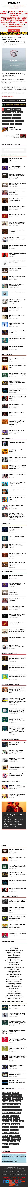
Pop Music (5, 124)
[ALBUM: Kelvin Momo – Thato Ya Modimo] (5, 233)
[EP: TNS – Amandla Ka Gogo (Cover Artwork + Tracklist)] (5, 539)
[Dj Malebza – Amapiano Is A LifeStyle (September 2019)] (5, 769)
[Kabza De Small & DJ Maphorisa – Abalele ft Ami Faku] (5, 460)
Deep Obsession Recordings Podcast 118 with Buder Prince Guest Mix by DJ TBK (17, 1039)
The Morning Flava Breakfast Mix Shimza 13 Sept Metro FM (17, 1014)
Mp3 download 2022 (14, 964)
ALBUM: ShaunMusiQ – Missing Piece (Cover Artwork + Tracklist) (17, 555)
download (6, 112)
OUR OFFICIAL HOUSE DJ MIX (10, 684)
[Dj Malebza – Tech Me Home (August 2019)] (5, 761)
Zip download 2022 (14, 966)
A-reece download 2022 (14, 957)
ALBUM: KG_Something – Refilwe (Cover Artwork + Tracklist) (16, 546)
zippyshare (5, 1147)
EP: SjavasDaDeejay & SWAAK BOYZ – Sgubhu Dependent (17, 222)
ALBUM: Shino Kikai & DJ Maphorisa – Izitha (15, 308)
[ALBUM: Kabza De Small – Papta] (5, 161)
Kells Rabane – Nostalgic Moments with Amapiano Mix (17, 1081)
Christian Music (17, 1110)
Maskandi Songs (6, 1141)
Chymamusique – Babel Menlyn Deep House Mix (17, 934)
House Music (15, 1132)
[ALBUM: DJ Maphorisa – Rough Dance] (5, 248)
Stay (12, 124)
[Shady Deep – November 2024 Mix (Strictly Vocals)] (5, 920)
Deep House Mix (14, 1115)
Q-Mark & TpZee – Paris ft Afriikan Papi (16, 450)
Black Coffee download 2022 (14, 974)
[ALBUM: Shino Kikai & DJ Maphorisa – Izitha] (5, 310)
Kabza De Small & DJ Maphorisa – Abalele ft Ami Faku (17, 458)
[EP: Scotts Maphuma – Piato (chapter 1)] (5, 194)
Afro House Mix (6, 1098)
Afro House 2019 (6, 1095)
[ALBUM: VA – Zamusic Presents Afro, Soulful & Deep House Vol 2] (5, 669)
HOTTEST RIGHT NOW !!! (9, 155)
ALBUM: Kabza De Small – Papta (16, 159)
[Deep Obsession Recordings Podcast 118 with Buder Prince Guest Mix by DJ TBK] (5, 1041)
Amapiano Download (14, 955)
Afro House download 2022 (14, 983)
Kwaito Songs (16, 118)
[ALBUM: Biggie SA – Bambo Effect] (5, 361)
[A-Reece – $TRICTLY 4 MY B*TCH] (5, 508)
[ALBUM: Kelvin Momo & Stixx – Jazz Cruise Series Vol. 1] (5, 279)
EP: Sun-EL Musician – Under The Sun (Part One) (16, 199)
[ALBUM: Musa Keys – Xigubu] (5, 217)
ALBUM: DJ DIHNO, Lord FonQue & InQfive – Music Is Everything (17, 374)
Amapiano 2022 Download (14, 952)
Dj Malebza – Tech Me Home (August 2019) (17, 759)
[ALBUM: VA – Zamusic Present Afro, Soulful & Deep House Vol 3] (5, 660)
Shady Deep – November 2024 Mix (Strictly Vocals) (17, 917)
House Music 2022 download (14, 995)
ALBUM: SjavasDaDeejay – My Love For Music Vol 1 (17, 300)
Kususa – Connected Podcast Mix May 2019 (17, 1030)
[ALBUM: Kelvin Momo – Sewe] (5, 295)
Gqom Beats (5, 1127)
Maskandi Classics (14, 1135)
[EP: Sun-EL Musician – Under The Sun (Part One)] (5, 202)
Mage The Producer (8, 121)
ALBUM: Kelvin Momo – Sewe (17, 292)
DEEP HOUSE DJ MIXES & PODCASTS (12, 1002)
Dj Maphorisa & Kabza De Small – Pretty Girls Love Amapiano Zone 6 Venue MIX (17, 467)
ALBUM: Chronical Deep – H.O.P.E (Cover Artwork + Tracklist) (16, 529)
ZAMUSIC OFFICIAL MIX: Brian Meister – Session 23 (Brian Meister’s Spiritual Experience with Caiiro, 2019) (17, 700)
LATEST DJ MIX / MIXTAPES (10, 896)
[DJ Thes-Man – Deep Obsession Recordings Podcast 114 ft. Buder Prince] (5, 1050)
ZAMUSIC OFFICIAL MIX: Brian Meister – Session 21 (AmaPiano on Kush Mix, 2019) (17, 719)
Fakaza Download (14, 976)
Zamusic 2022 (14, 947)
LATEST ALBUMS (7, 354)
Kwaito (20, 112)
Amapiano (18, 1101)
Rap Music (4, 1144)
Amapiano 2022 (6, 1104)
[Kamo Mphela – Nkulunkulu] (5, 493)
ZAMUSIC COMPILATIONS (9, 653)
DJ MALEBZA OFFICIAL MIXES (10, 739)
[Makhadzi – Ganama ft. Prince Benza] (5, 477)
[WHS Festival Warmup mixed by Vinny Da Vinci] (5, 1008)
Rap (18, 1141)
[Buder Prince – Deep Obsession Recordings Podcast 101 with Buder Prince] (5, 1059)
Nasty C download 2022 (14, 959)
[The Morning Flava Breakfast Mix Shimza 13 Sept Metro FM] (5, 1016)
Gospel (21, 1121)
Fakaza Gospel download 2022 (14, 986)
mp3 (17, 121)
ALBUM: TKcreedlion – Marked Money (17, 397)
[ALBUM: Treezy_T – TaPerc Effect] (5, 415)
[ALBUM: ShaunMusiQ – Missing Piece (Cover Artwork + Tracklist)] (5, 556)
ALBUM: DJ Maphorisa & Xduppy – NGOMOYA (17, 253)
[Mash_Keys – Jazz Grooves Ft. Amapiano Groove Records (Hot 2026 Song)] (5, 177)
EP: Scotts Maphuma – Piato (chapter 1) (17, 191)
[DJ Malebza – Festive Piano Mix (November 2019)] (5, 745)
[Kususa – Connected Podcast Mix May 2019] (5, 1033)
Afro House (15, 1092)
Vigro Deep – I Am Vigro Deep (17, 442)
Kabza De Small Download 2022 (14, 950)
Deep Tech (16, 1118)
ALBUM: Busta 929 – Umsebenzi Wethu (17, 331)
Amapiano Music (6, 1110)
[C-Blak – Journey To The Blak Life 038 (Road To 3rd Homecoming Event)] (5, 927)
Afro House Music (17, 1098)
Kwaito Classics (7, 115)
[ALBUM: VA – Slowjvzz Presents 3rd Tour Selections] (5, 392)
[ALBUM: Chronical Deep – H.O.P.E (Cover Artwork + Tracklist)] (5, 530)
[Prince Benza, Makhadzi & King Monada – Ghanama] (5, 485)
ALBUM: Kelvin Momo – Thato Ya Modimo (17, 230)
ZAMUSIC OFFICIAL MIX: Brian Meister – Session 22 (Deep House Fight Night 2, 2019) (17, 710)
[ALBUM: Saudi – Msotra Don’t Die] (5, 318)
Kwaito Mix (17, 115)
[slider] (23, 100)
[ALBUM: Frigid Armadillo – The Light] (5, 368)
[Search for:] (14, 150)
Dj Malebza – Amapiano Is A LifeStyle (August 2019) (16, 774)
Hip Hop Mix (5, 1130)
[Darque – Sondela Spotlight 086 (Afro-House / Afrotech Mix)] (5, 903)
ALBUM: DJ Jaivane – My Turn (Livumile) (17, 339)
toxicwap (18, 124)
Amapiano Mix (15, 1107)
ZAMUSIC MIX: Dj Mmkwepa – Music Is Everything (17, 795)
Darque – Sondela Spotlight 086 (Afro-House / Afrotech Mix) (17, 900)
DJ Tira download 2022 (14, 973)
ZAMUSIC (15, 44)
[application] (14, 100)
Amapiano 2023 (16, 1104)
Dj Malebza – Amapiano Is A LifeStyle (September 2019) (16, 766)
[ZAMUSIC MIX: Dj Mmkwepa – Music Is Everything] (5, 797)
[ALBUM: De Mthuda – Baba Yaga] (5, 326)
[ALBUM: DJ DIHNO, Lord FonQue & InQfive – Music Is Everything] (5, 376)
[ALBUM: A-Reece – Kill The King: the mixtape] (5, 287)
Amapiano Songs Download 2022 (14, 954)
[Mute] (20, 100)
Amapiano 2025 (6, 1107)
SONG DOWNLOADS (19, 37)
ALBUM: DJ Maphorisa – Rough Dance (17, 246)
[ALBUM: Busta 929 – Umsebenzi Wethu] (5, 334)
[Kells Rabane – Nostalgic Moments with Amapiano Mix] (5, 1084)
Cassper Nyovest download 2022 (14, 961)
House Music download (14, 992)
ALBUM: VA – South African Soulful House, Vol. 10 (16, 431)
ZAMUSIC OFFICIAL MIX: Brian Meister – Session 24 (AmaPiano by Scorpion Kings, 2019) (17, 690)
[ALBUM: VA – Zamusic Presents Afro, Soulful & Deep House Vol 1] (5, 678)
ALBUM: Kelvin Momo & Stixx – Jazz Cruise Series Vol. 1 (17, 277)
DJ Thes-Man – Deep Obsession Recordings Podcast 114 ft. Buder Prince (17, 1048)
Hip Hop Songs (6, 1132)
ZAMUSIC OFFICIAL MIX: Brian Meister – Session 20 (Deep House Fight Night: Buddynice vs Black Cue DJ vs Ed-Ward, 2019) (17, 729)
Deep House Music (7, 1118)
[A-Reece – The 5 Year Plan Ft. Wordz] (5, 501)
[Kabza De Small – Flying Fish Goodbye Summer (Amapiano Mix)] (5, 910)
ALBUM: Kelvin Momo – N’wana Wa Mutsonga (17, 184)
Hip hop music (14, 1130)
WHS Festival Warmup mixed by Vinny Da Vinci (17, 1006)
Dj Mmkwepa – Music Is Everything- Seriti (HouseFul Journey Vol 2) (17, 787)
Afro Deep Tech (6, 1092)
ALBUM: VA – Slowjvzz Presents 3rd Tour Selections (17, 389)
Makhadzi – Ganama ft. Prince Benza (17, 475)
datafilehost (16, 109)
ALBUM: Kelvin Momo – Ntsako (17, 261)
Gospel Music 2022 (14, 988)
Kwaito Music (6, 118)
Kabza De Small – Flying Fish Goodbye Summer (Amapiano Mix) (17, 909)
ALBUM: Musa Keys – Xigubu (17, 214)
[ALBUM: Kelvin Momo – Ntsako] (5, 264)
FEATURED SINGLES (7, 438)
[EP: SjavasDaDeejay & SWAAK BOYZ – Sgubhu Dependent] (5, 225)
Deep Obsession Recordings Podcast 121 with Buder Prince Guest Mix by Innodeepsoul (17, 1022)
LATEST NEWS (6, 524)
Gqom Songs (14, 1127)
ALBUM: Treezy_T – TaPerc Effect (16, 413)
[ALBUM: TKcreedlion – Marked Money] (5, 400)
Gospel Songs (15, 1124)
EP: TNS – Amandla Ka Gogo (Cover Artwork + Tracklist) (16, 537)
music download (14, 969)
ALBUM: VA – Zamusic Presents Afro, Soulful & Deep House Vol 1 (17, 676)
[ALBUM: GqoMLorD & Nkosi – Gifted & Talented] (5, 407)
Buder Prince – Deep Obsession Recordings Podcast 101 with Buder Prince (17, 1057)
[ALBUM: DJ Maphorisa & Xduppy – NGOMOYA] (5, 256)
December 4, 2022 (7, 44)
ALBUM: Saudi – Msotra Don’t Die (17, 316)
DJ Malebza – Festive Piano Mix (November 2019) (17, 743)
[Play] (3, 100)
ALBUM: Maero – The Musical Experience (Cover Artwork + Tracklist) (17, 564)
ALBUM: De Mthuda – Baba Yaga (16, 323)
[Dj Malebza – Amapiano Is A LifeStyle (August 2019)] (5, 777)
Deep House (5, 1115)
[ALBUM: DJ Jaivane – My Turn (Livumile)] (5, 341)
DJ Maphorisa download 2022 (14, 979)
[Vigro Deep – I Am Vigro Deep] (5, 445)
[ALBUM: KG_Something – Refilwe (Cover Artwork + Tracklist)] (5, 547)
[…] (13, 840)
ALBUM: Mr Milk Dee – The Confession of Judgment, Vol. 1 (17, 381)
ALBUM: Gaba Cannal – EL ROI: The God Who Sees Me (17, 207)
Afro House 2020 (17, 1095)
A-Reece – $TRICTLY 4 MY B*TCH (16, 506)
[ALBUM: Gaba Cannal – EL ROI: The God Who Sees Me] (5, 209)
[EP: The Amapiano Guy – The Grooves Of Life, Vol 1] (5, 169)
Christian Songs (6, 1112)
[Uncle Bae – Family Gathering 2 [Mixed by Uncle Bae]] (5, 1076)
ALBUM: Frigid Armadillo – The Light (17, 366)
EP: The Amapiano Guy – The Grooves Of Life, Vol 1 (17, 167)
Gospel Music (5, 1124)
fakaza (13, 112)
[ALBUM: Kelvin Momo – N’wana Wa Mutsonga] (5, 186)
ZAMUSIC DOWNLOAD (7, 37)
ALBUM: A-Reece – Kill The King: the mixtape (16, 285)
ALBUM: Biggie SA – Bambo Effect (16, 358)
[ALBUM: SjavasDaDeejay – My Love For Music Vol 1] (5, 303)
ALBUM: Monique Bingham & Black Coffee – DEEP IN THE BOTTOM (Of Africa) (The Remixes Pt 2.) (17, 422)
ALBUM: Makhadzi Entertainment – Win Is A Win (17, 238)
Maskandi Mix (5, 1138)
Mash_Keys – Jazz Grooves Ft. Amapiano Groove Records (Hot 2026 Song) (17, 175)
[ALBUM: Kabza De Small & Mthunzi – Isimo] (5, 349)
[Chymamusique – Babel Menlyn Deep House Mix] (5, 936)
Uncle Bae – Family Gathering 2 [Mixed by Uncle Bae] (17, 1073)
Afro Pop (8, 109)
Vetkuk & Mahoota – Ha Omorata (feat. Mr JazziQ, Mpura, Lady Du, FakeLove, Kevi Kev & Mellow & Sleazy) (17, 515)
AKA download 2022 (14, 962)
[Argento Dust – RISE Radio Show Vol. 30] (5, 1068)
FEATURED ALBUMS (7, 572)
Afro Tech (5, 1101)
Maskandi (4, 1135)
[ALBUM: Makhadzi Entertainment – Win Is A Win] (5, 240)
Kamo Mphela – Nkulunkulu (16, 490)
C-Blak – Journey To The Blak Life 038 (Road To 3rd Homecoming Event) (17, 926)
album (11, 1101)
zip (18, 1144)
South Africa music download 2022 (14, 967)
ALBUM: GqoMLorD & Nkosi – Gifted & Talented (17, 405)
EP (11, 1121)
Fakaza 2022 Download (14, 978)
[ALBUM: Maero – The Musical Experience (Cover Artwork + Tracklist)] (5, 565)
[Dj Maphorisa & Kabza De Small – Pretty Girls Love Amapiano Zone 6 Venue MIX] (5, 468)
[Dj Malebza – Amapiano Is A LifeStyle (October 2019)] (5, 753)
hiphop (21, 1127)
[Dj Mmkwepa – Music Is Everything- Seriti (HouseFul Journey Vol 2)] (5, 788)
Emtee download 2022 (14, 971)
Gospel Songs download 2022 (14, 985)
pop (22, 121)
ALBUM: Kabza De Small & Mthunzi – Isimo (16, 347)
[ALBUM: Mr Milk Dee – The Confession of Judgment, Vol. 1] (5, 384)
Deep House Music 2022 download (14, 997)
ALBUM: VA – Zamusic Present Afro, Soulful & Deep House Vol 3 (17, 658)
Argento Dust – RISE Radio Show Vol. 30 (16, 1065)
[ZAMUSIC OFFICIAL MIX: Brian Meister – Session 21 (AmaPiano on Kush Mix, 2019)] (5, 721)
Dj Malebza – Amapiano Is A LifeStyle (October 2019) (16, 751)
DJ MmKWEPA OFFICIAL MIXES (10, 782)
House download (14, 990)
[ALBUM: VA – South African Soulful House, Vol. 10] (5, 433)
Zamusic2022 (14, 948)
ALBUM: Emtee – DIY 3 (15, 268)
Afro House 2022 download (14, 993)
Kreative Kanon (14, 1176)
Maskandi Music (16, 1138)
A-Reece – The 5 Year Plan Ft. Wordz (17, 498)
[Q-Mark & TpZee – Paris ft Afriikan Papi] (5, 453)
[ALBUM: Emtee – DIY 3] (5, 271)
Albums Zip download (14, 998)
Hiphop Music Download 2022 (14, 981)
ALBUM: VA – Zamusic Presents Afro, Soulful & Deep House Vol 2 (17, 667)
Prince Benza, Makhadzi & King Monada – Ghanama (17, 483)
